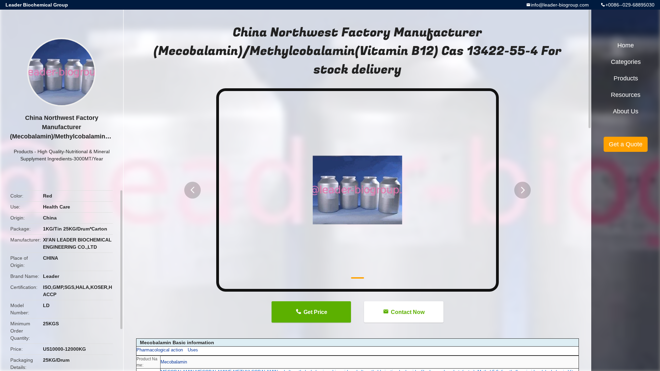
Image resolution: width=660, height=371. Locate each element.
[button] (192, 190)
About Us (625, 111)
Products (23, 151)
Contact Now (408, 312)
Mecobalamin (174, 361)
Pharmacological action (159, 349)
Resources (625, 94)
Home (625, 45)
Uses (193, 349)
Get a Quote (625, 144)
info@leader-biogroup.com (560, 5)
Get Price (315, 312)
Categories (626, 61)
